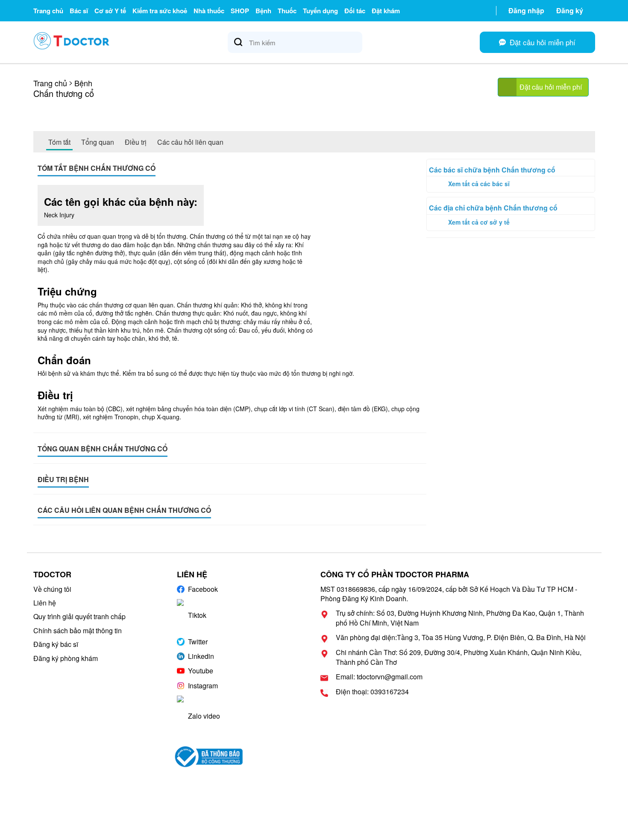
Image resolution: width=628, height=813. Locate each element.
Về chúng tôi (52, 589)
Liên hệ (44, 603)
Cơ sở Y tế (110, 10)
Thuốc (287, 10)
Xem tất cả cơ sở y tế (479, 222)
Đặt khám (386, 10)
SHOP (240, 10)
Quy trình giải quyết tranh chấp (79, 616)
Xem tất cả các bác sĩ (479, 183)
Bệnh (263, 10)
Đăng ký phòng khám (65, 658)
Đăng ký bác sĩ (55, 644)
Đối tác (354, 10)
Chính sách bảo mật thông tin (77, 630)
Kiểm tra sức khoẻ (159, 10)
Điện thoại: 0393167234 (372, 691)
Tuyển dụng (320, 10)
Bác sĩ (79, 10)
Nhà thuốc (209, 10)
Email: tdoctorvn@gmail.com (379, 676)
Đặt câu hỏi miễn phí (550, 87)
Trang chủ (48, 10)
